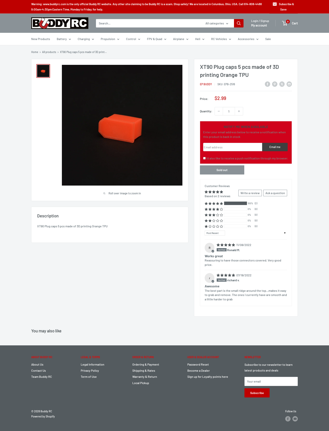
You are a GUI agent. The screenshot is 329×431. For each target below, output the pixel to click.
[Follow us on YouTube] (295, 418)
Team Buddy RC (41, 376)
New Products (40, 39)
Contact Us (38, 370)
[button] (214, 203)
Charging (84, 39)
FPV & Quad (154, 39)
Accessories (246, 39)
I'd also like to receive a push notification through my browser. (247, 158)
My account (259, 25)
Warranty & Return (144, 376)
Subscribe (257, 393)
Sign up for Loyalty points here (207, 376)
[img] (226, 245)
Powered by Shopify (43, 416)
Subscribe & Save (286, 6)
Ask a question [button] (275, 193)
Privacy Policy (90, 370)
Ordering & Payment (145, 364)
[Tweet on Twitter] (282, 84)
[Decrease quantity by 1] (219, 111)
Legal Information (92, 364)
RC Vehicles (219, 39)
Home (34, 52)
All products (49, 52)
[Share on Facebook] (267, 84)
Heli (197, 39)
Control (131, 39)
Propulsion (108, 39)
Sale (268, 39)
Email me (274, 147)
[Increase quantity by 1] (239, 111)
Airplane (178, 39)
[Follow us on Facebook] (288, 418)
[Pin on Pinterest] (274, 84)
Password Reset (198, 364)
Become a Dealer (198, 370)
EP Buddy (206, 84)
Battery (62, 39)
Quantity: (206, 111)
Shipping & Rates (143, 370)
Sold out (222, 170)
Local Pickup (140, 383)
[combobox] (148, 23)
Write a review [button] (250, 193)
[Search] (239, 23)
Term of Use (89, 376)
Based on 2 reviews (217, 196)
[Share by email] (289, 84)
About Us (37, 364)
